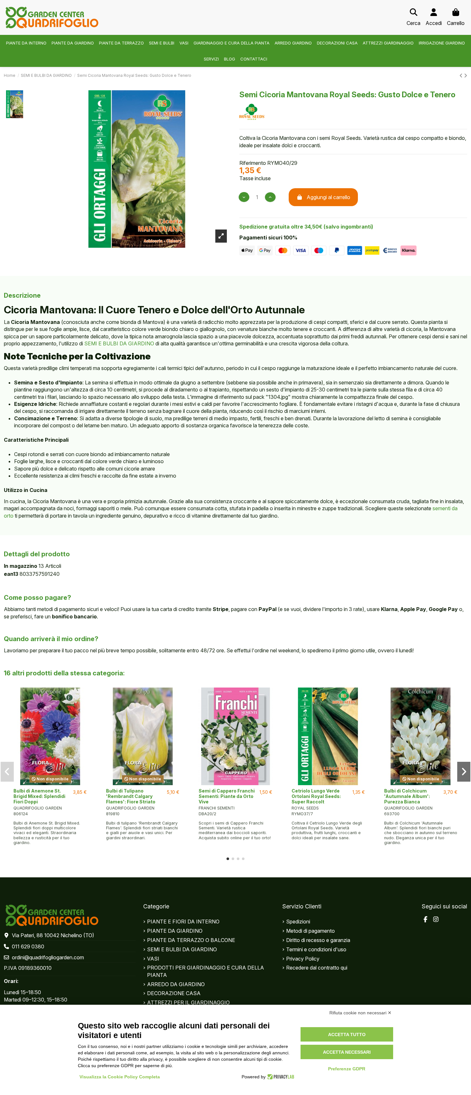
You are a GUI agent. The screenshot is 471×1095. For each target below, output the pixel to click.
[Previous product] (461, 75)
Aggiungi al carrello (328, 197)
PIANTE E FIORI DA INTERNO (183, 921)
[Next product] (465, 75)
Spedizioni (298, 921)
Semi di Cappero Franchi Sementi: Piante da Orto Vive (227, 796)
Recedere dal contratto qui (316, 967)
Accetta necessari (347, 1052)
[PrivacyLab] (280, 1077)
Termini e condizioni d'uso (316, 949)
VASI (153, 958)
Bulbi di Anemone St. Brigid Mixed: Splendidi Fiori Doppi (39, 796)
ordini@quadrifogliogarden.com (48, 957)
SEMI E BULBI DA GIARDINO (119, 343)
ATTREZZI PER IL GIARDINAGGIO (188, 1002)
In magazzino (20, 566)
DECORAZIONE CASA (174, 993)
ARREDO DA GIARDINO (176, 984)
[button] (228, 858)
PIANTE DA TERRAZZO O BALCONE (191, 940)
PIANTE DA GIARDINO (174, 931)
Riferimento (252, 163)
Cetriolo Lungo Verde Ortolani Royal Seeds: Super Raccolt (316, 796)
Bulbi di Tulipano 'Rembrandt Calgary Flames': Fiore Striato (130, 796)
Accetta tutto (347, 1034)
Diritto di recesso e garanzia (318, 940)
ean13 (11, 574)
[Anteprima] (50, 782)
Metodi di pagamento (310, 931)
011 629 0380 (28, 946)
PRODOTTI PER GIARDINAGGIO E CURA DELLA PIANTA (205, 971)
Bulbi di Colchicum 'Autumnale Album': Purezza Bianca (407, 796)
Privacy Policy (302, 958)
